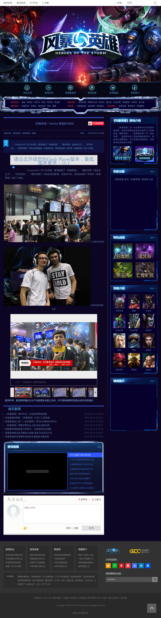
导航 (46, 3)
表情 (26, 529)
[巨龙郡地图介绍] (123, 251)
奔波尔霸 (117, 102)
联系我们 (74, 598)
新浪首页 (7, 3)
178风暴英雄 (35, 577)
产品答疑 (123, 598)
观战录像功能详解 (37, 555)
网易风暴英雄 (23, 577)
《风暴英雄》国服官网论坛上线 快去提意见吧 (27, 425)
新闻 (129, 3)
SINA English (102, 598)
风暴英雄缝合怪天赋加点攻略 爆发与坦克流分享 (28, 433)
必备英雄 (122, 106)
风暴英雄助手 (76, 577)
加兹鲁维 (126, 102)
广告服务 (65, 598)
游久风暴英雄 (38, 580)
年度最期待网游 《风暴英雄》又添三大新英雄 (27, 418)
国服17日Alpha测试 (14, 566)
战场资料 (91, 106)
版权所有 (84, 613)
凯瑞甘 (30, 102)
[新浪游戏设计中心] (140, 552)
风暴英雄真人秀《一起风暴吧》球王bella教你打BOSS (31, 421)
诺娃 (23, 102)
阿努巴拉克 (92, 102)
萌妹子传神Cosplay (86, 555)
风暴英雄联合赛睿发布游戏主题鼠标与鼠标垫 (27, 436)
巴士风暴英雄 (47, 577)
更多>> (153, 171)
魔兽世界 (49, 580)
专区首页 (27, 93)
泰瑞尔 (33, 106)
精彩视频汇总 (84, 566)
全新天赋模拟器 (60, 562)
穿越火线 (70, 580)
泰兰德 (141, 102)
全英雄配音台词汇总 (14, 559)
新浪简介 (38, 598)
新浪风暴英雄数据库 (62, 555)
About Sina (47, 598)
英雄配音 (140, 106)
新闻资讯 (49, 93)
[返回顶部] (151, 608)
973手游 (34, 3)
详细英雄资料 (59, 559)
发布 (91, 528)
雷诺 (43, 102)
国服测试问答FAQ (37, 559)
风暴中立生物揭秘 (37, 562)
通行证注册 (113, 598)
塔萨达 (37, 102)
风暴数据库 (70, 93)
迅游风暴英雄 (89, 577)
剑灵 (63, 580)
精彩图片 (135, 93)
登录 (119, 3)
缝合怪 (109, 102)
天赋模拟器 (81, 106)
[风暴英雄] (113, 552)
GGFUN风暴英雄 (62, 577)
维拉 (49, 106)
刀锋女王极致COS (85, 559)
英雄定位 (100, 106)
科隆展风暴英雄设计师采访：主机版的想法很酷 (28, 429)
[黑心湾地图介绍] (123, 270)
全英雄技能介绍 (60, 566)
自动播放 (18, 167)
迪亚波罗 (42, 106)
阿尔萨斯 (82, 102)
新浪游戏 (21, 3)
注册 (76, 528)
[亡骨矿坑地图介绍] (145, 270)
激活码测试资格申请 (14, 555)
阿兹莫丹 (25, 106)
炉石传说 (89, 580)
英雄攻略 (92, 93)
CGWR (57, 580)
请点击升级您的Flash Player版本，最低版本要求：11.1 (54, 160)
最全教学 (131, 106)
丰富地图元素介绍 (37, 566)
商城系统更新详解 (13, 562)
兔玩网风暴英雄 (24, 580)
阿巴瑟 (50, 102)
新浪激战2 (79, 580)
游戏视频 (113, 93)
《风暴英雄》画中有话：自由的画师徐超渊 (26, 414)
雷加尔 (101, 102)
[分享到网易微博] (121, 565)
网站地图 (56, 598)
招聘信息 (83, 598)
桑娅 (54, 106)
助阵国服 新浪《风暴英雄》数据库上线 (134, 179)
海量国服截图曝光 (85, 562)
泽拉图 (57, 102)
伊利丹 (134, 102)
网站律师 (92, 598)
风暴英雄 (26, 133)
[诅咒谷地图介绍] (145, 251)
